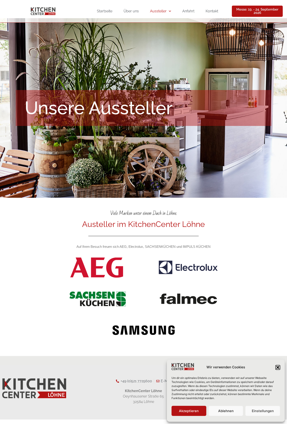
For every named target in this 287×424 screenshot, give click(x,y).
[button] (278, 367)
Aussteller (158, 11)
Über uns (131, 11)
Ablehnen (226, 411)
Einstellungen (263, 411)
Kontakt (212, 11)
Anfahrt (188, 11)
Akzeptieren (189, 411)
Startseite (104, 11)
